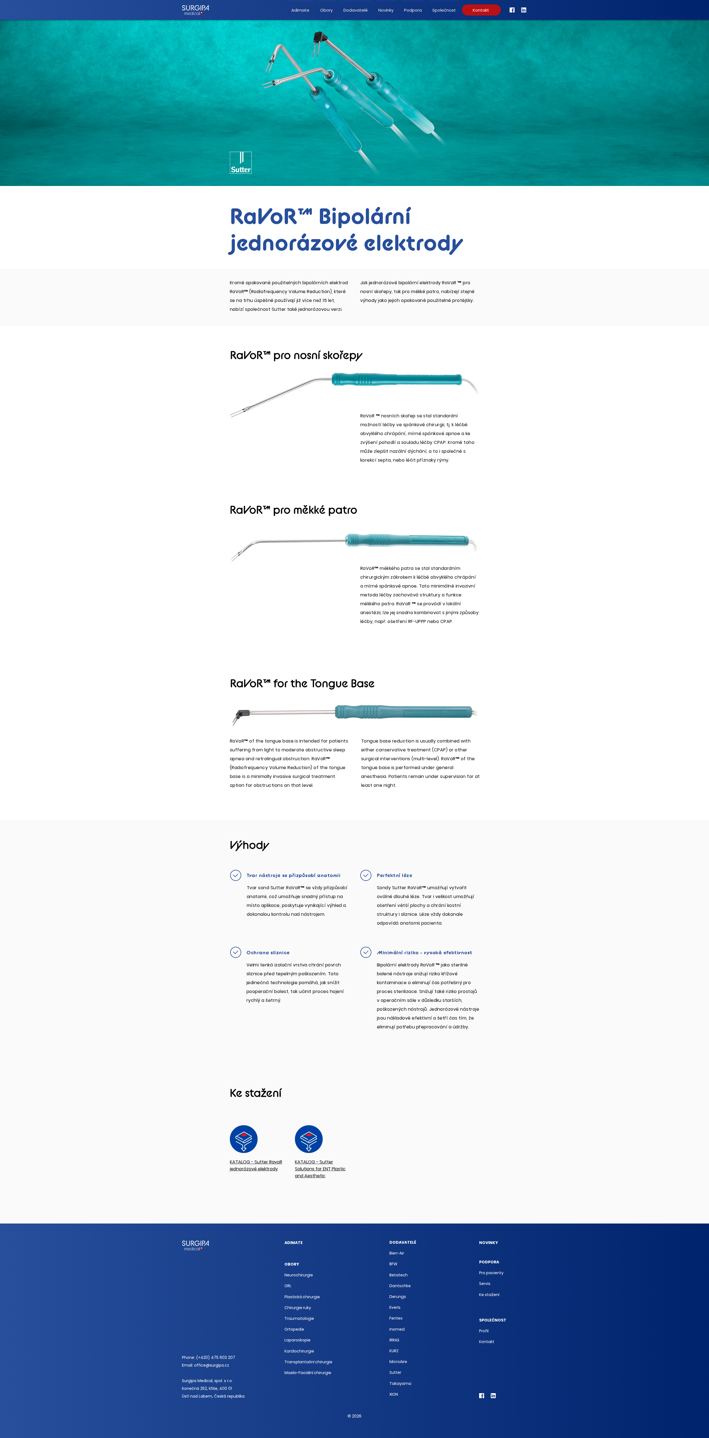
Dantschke (400, 1286)
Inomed (397, 1329)
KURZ (394, 1351)
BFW (393, 1264)
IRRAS (394, 1340)
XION (393, 1394)
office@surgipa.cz (211, 1365)
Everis (394, 1307)
